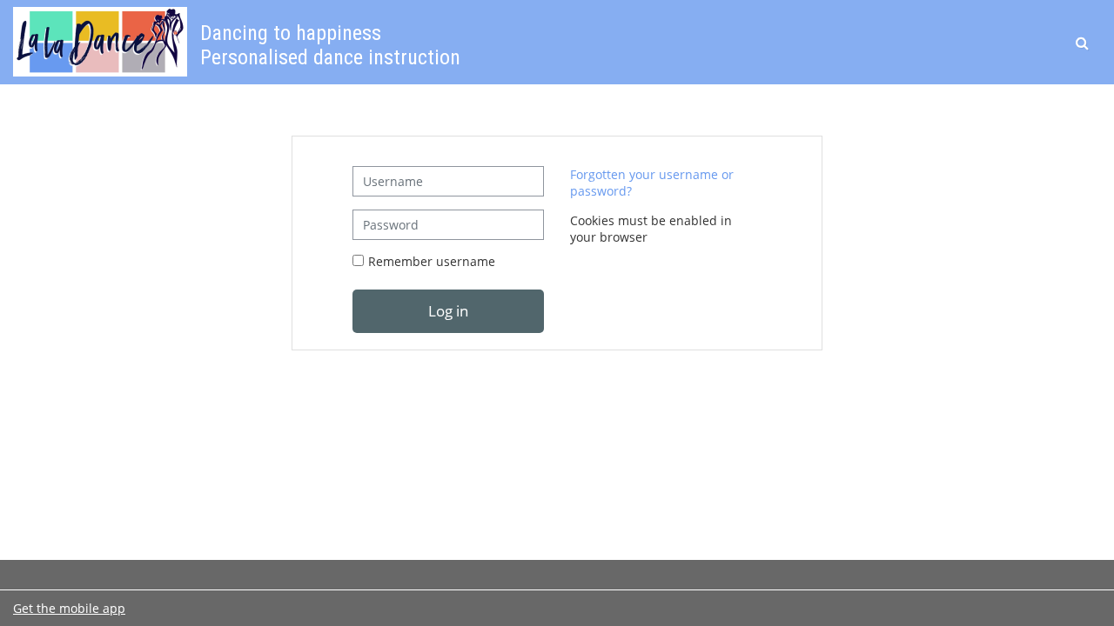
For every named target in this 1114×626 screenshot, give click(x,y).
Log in (448, 310)
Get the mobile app (69, 608)
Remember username (431, 261)
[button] (1083, 42)
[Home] (100, 40)
